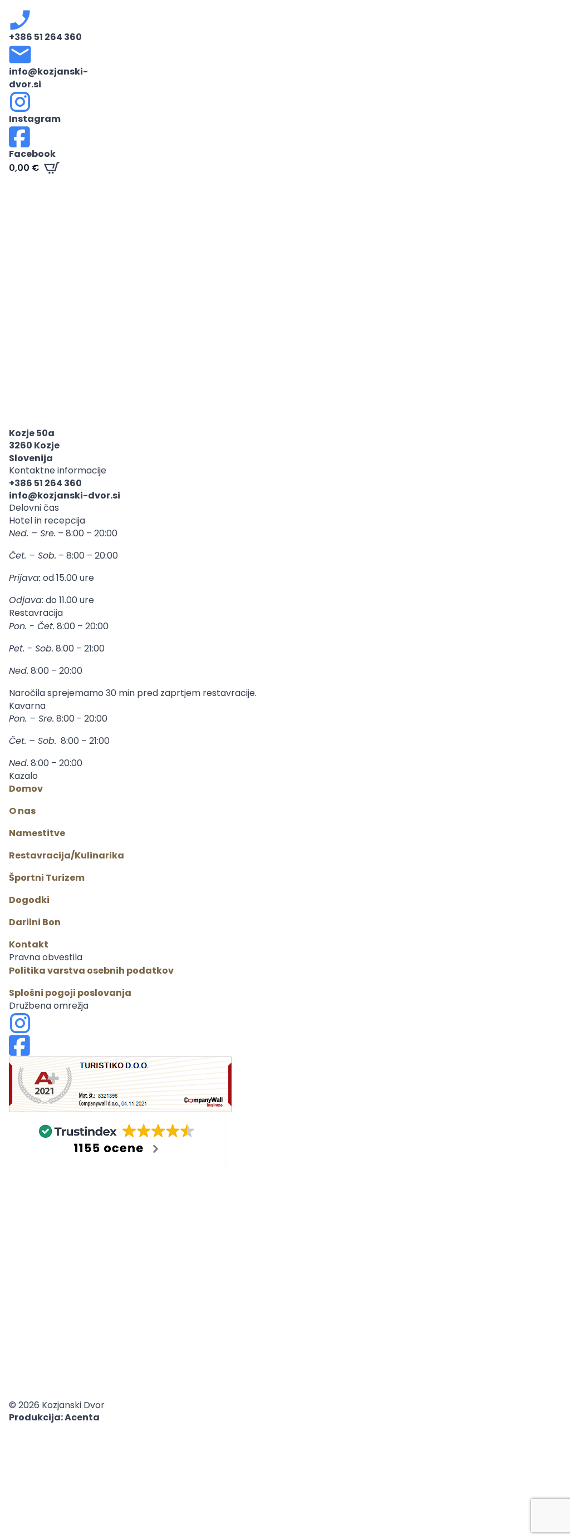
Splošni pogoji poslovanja (70, 992)
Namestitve (37, 833)
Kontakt (28, 944)
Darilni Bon (35, 922)
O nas (22, 810)
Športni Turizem (47, 877)
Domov (26, 788)
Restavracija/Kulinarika (66, 855)
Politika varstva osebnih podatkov (91, 970)
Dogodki (29, 900)
